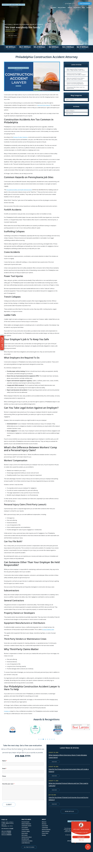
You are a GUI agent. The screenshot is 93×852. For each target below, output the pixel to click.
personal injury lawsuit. (44, 105)
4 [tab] (45, 739)
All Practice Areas (29, 847)
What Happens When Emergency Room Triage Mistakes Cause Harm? (76, 69)
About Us (44, 821)
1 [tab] (39, 739)
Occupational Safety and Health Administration (19, 190)
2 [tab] (41, 739)
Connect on (6, 832)
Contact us (7, 711)
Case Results (45, 825)
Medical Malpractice (26, 823)
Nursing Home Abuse (27, 837)
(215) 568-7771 (70, 3)
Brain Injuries (25, 833)
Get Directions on (7, 828)
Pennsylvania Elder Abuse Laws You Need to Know (75, 87)
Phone (4, 776)
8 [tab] (54, 739)
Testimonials (45, 827)
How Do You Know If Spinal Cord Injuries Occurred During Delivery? (75, 83)
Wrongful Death (25, 838)
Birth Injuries (25, 835)
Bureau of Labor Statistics (20, 137)
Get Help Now (12, 35)
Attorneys (44, 823)
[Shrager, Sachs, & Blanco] (13, 5)
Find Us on (6, 834)
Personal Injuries (25, 821)
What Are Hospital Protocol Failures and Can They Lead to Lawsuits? (75, 78)
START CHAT (81, 837)
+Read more (54, 761)
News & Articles (45, 831)
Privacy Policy (45, 833)
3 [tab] (43, 739)
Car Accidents (25, 827)
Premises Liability (26, 831)
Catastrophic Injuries (26, 825)
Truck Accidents (25, 829)
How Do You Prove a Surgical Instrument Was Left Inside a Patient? (76, 74)
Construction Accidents (27, 840)
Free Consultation (85, 3)
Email (4, 768)
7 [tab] (52, 739)
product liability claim (48, 629)
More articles (69, 811)
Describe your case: (8, 783)
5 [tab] (47, 739)
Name (4, 760)
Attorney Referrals (46, 829)
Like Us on (6, 831)
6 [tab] (49, 739)
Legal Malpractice (26, 842)
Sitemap (44, 835)
